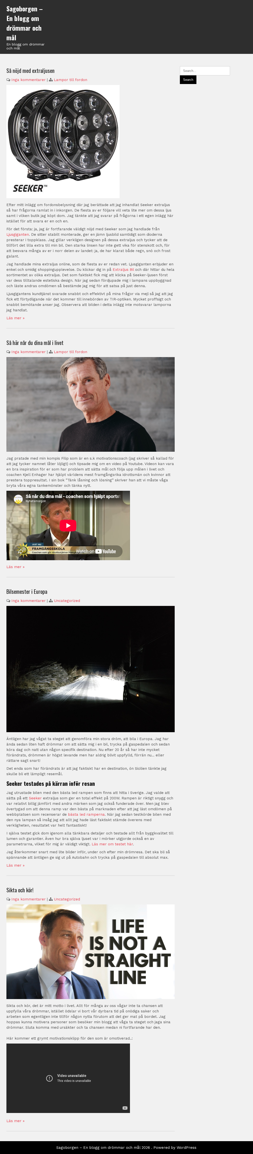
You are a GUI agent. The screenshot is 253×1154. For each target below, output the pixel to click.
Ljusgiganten (17, 234)
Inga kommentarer (28, 80)
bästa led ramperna (86, 814)
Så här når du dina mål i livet (34, 342)
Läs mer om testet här (112, 844)
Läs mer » (15, 318)
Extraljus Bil (123, 269)
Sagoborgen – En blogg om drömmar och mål (24, 23)
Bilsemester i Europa (26, 591)
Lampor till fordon (70, 80)
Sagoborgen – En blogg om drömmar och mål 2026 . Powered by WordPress (126, 1147)
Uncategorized (67, 600)
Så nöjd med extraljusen (30, 70)
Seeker (35, 798)
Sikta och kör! (20, 890)
